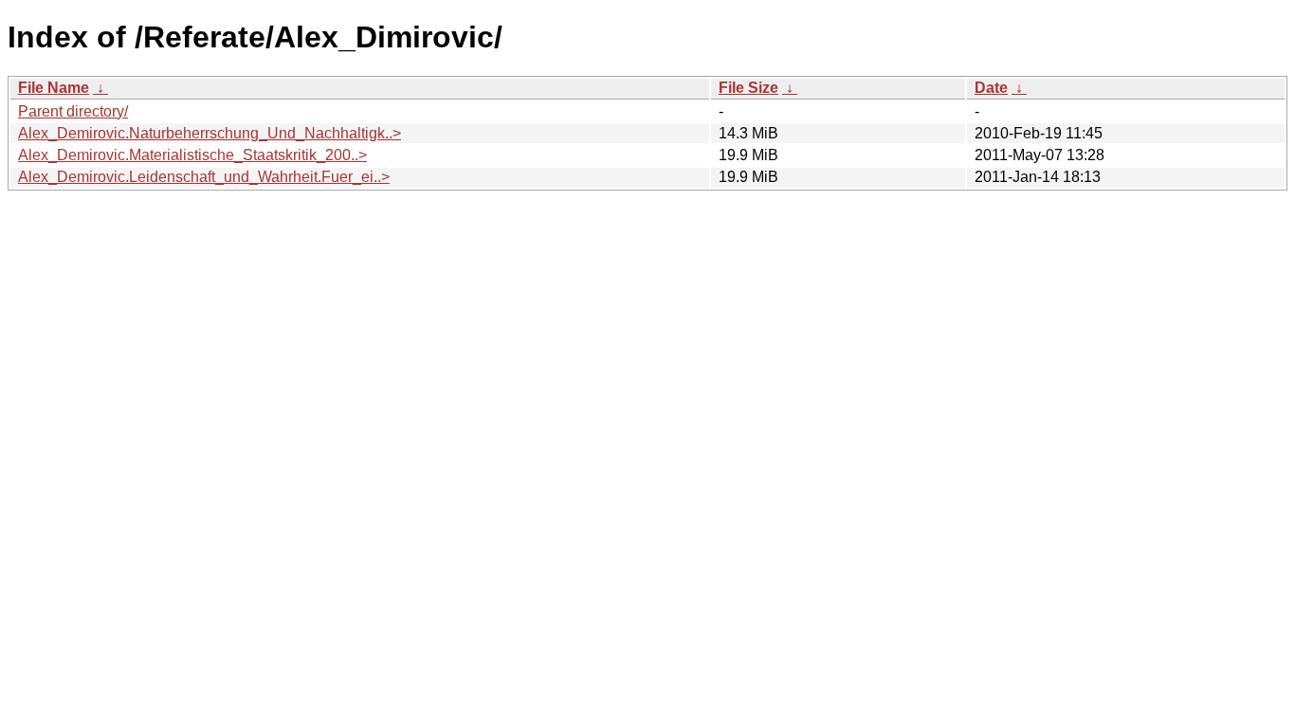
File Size (748, 88)
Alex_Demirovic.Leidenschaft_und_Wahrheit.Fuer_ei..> (204, 177)
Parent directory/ (73, 111)
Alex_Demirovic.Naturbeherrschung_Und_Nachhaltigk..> (209, 133)
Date (991, 88)
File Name (53, 88)
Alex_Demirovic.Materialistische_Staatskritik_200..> (192, 155)
